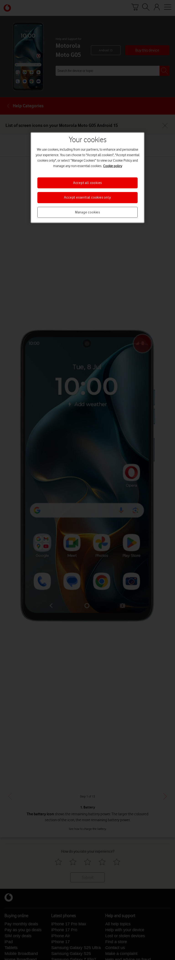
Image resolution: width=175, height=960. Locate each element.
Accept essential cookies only (87, 198)
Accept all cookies (87, 183)
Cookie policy (112, 166)
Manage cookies (87, 212)
